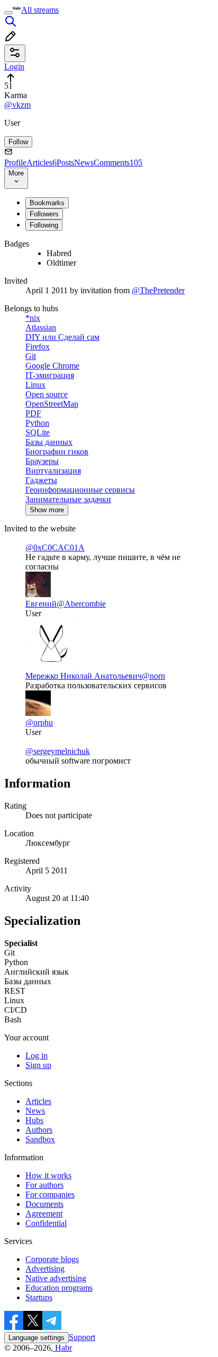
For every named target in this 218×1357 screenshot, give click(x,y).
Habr (62, 1347)
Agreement (43, 1213)
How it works (48, 1175)
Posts (65, 162)
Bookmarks (47, 203)
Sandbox (40, 1139)
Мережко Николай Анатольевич (83, 675)
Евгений (41, 603)
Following (44, 225)
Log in (36, 1055)
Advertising (45, 1268)
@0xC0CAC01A (55, 547)
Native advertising (55, 1278)
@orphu (39, 722)
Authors (38, 1129)
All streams (40, 9)
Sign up (38, 1065)
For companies (50, 1194)
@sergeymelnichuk (57, 751)
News (84, 162)
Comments (118, 162)
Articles (41, 162)
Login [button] (14, 66)
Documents (44, 1204)
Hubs (34, 1120)
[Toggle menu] (8, 12)
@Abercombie (81, 603)
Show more (47, 510)
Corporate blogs (52, 1259)
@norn (153, 675)
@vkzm (17, 104)
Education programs (59, 1287)
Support (82, 1337)
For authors (44, 1184)
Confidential (46, 1223)
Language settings (36, 1338)
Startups (38, 1297)
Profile (15, 162)
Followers (44, 214)
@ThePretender (158, 290)
